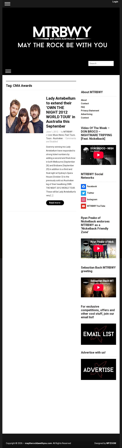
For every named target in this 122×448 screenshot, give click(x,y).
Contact (85, 103)
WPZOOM (111, 443)
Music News (58, 135)
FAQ (83, 107)
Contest (85, 118)
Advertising (86, 114)
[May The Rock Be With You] (62, 32)
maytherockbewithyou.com (38, 443)
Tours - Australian (54, 138)
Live (50, 135)
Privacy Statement (90, 110)
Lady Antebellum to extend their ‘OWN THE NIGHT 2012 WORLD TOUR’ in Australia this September (60, 112)
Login (115, 1)
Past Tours (70, 135)
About (84, 100)
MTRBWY (68, 131)
